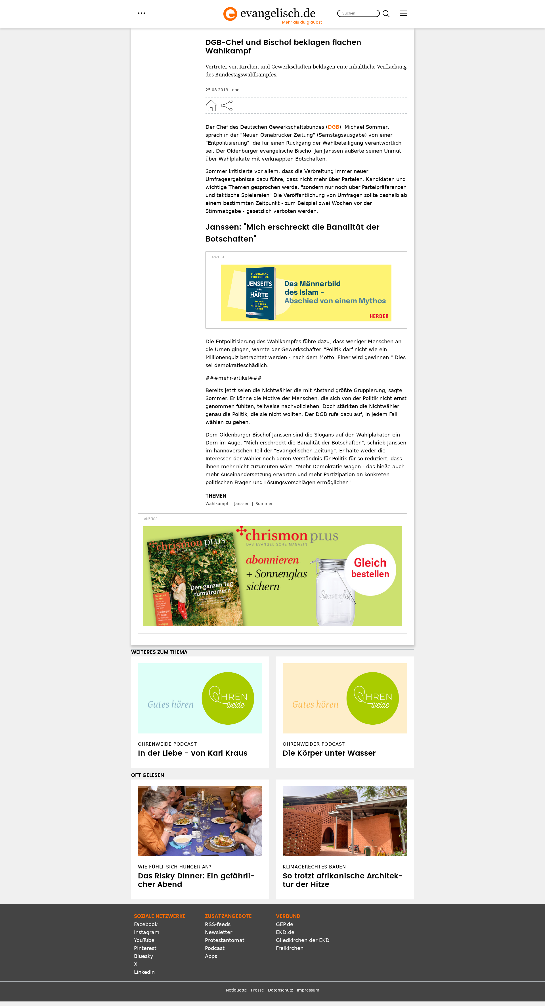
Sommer (264, 503)
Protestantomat (224, 940)
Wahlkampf (217, 503)
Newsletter (218, 932)
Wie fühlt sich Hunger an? (175, 867)
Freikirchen (289, 948)
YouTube (144, 940)
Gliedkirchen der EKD (303, 940)
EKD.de (285, 932)
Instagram (147, 932)
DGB (333, 127)
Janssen (242, 503)
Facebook (146, 924)
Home (211, 105)
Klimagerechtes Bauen (314, 867)
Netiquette (236, 990)
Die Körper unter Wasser (329, 753)
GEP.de (284, 924)
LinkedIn (144, 972)
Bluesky (143, 956)
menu (141, 13)
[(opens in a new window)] (306, 293)
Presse (257, 990)
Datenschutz (280, 990)
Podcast (215, 948)
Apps (211, 956)
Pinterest (145, 948)
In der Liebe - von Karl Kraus (193, 753)
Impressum (308, 990)
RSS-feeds (217, 924)
